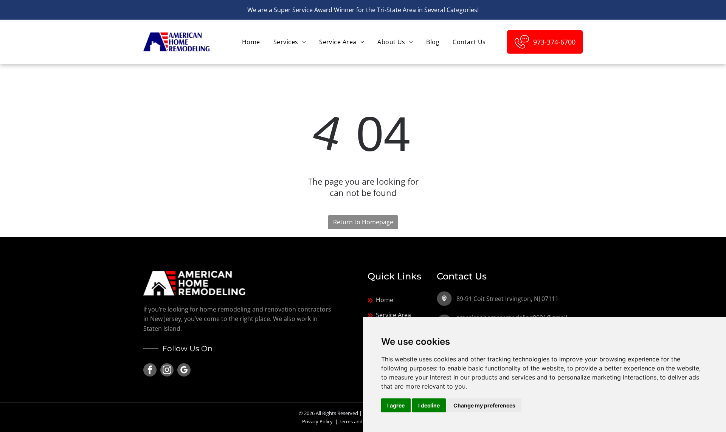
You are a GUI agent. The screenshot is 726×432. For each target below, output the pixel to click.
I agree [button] (396, 405)
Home (384, 300)
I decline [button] (429, 405)
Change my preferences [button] (484, 405)
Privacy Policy (317, 421)
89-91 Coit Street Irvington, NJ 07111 (507, 299)
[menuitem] (250, 42)
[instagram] (167, 370)
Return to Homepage (363, 222)
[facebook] (150, 370)
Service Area (393, 315)
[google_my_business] (184, 370)
